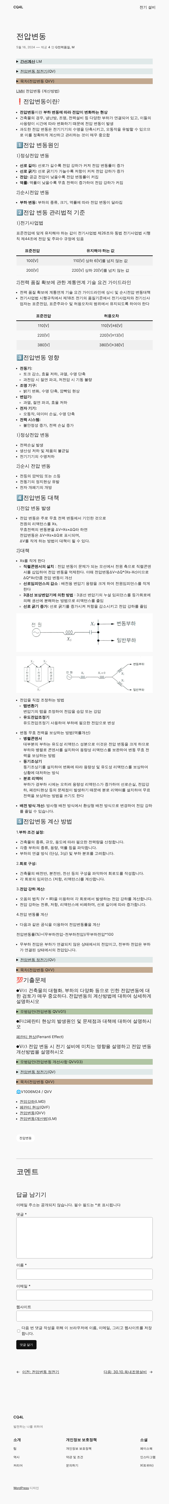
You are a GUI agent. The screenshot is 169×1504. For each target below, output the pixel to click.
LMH (20, 91)
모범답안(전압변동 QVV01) (43, 1011)
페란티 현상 (26, 1037)
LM (31, 61)
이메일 (23, 1286)
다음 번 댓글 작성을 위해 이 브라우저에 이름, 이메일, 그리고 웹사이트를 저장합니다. (87, 1331)
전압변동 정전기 (34, 71)
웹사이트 (23, 1307)
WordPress (21, 1488)
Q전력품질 (62, 47)
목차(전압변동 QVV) (37, 81)
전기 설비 (148, 7)
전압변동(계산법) (34, 1118)
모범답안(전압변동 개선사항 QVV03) (51, 1062)
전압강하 (27, 1101)
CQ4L (18, 7)
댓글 (21, 1214)
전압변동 (27, 1113)
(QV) (37, 71)
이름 (21, 1265)
